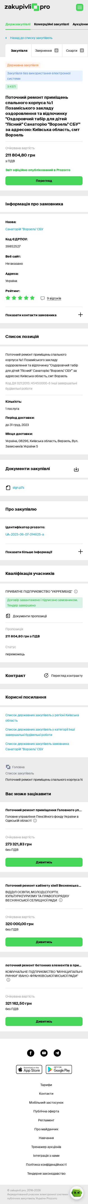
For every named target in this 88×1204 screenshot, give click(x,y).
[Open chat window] (76, 1193)
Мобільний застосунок (46, 1103)
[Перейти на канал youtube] (44, 1052)
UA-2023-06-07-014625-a (24, 534)
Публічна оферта (46, 1111)
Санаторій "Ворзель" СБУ (24, 229)
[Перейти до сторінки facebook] (30, 1052)
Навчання (46, 1138)
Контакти (46, 1094)
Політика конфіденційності (46, 1165)
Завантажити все (77, 468)
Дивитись (44, 862)
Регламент (46, 1120)
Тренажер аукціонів (46, 1147)
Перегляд (44, 181)
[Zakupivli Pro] (27, 7)
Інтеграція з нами (46, 1156)
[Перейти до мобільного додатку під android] (59, 1069)
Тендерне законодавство (46, 1174)
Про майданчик (46, 1129)
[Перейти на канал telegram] (57, 1052)
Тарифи (46, 1085)
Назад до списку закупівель (31, 38)
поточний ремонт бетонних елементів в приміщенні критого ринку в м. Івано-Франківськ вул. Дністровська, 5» (44, 965)
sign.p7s (18, 488)
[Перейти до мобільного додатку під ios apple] (29, 1069)
